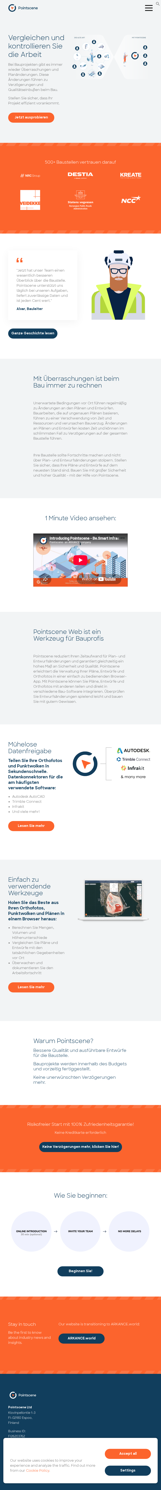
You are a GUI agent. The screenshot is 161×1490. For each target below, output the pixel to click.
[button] (158, 3)
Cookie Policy (37, 1470)
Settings (127, 1470)
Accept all (128, 1454)
